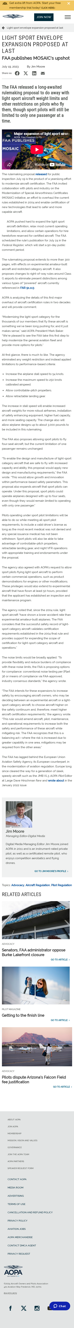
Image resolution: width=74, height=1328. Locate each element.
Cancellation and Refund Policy (30, 1212)
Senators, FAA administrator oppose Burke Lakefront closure (33, 952)
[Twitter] (23, 1308)
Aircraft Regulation (38, 885)
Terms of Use (16, 1204)
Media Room (15, 1187)
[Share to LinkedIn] (34, 73)
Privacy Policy (18, 1220)
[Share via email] (42, 73)
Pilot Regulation (61, 885)
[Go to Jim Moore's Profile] (19, 826)
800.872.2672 (10, 1293)
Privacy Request (19, 1253)
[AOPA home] (13, 17)
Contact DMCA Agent (22, 1245)
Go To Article (59, 959)
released (41, 174)
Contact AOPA (17, 1179)
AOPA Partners (16, 1161)
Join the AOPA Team (18, 1154)
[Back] (4, 27)
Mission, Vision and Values (22, 1140)
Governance (15, 1147)
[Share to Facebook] (17, 73)
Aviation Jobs (17, 1229)
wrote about (56, 780)
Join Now (44, 17)
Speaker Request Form (21, 1168)
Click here (47, 8)
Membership (14, 1133)
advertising (16, 1195)
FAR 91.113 (27, 288)
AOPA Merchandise (20, 1237)
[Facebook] (10, 1308)
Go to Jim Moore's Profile (50, 871)
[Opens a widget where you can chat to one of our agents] (59, 1306)
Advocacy (17, 885)
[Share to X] (25, 73)
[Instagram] (37, 1308)
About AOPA (14, 1119)
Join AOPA (13, 1126)
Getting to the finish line (23, 1015)
